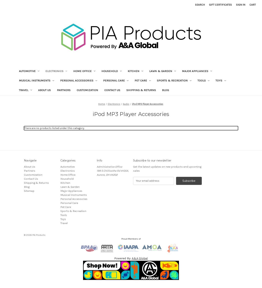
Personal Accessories (76, 80)
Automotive (27, 71)
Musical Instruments (34, 80)
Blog (165, 90)
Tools (202, 80)
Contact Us (112, 90)
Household (109, 71)
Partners (64, 90)
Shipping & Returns (141, 90)
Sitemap (29, 191)
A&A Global (140, 258)
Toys (219, 80)
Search (200, 4)
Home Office (82, 71)
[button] (131, 270)
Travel (23, 90)
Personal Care (114, 80)
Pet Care (141, 80)
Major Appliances (195, 71)
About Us (44, 90)
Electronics (54, 71)
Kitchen (133, 71)
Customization (87, 90)
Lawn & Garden (160, 71)
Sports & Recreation (172, 80)
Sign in (240, 4)
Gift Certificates (220, 4)
